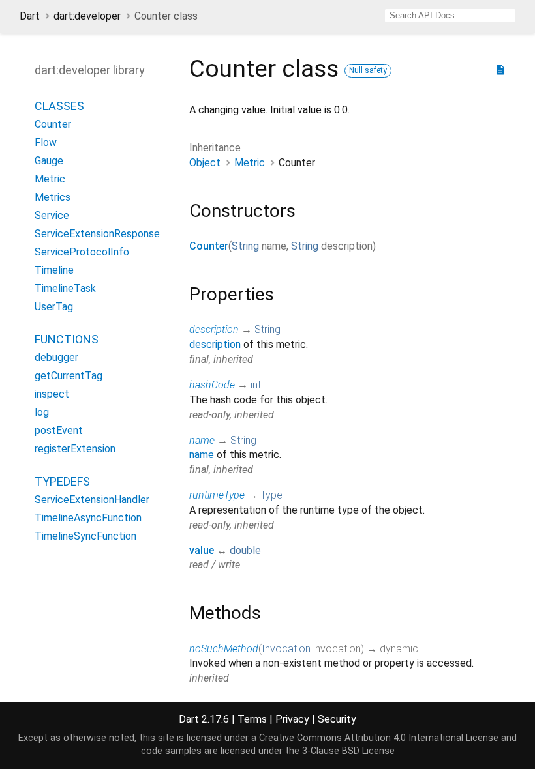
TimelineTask (65, 288)
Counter (208, 246)
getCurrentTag (68, 376)
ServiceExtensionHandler (92, 499)
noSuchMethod (223, 649)
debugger (56, 357)
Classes (59, 106)
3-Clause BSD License (348, 751)
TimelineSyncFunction (85, 536)
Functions (67, 339)
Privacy (292, 719)
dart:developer (87, 16)
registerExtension (75, 449)
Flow (46, 142)
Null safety (368, 70)
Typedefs (62, 481)
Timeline (54, 270)
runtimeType (217, 495)
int (256, 385)
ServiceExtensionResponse (97, 233)
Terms (252, 719)
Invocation (286, 649)
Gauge (49, 160)
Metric (249, 162)
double (245, 550)
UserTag (54, 306)
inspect (52, 394)
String (245, 246)
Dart (30, 16)
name (202, 440)
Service (52, 215)
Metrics (52, 197)
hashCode (212, 385)
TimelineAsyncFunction (88, 518)
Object (205, 162)
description (214, 329)
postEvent (59, 430)
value (201, 550)
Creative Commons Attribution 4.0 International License (378, 738)
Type (271, 495)
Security (337, 719)
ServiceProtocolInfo (82, 252)
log (42, 412)
